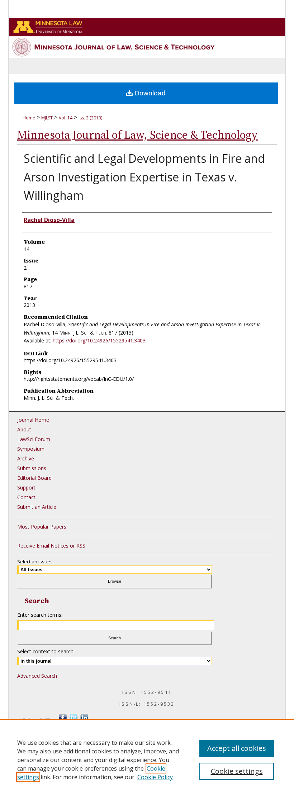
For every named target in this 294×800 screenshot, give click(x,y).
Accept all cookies (236, 748)
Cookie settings (237, 771)
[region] (147, 759)
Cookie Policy (155, 777)
